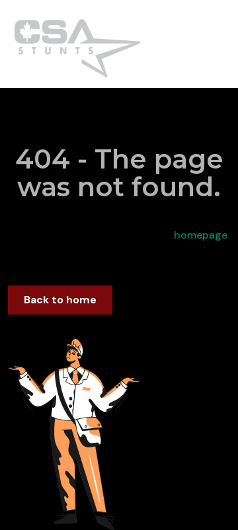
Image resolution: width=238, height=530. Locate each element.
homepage (199, 235)
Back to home (60, 300)
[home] (74, 44)
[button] (222, 43)
